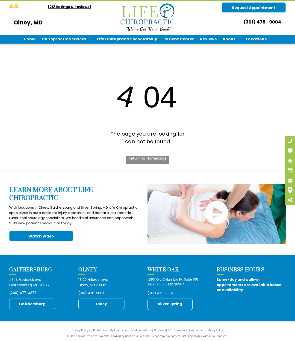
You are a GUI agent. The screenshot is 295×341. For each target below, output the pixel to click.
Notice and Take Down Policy (171, 330)
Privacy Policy (80, 330)
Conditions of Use (141, 330)
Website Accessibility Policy (207, 330)
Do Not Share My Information (110, 330)
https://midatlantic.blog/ (225, 303)
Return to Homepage (147, 158)
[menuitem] (30, 39)
